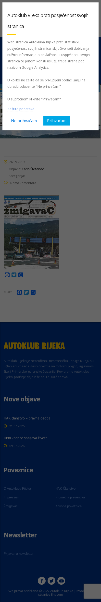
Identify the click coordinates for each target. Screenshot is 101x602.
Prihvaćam (56, 120)
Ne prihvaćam (24, 120)
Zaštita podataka (20, 109)
